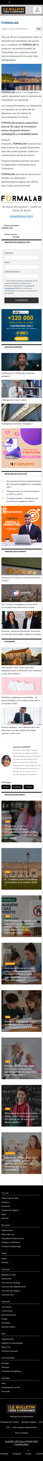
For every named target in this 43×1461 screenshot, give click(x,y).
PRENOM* (8, 253)
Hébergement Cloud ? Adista (14, 400)
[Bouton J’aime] (39, 28)
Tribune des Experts (10, 1210)
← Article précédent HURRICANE (10, 226)
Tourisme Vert (7, 1294)
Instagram (16, 1453)
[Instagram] (6, 2)
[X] (9, 2)
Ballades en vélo (8, 1274)
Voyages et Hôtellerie (10, 1242)
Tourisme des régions (10, 1290)
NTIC (3, 1333)
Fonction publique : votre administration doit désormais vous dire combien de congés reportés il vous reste (20, 730)
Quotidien (5, 1378)
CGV (41, 1422)
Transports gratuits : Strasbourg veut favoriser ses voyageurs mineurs (22, 500)
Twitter (6, 787)
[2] (21, 448)
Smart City (6, 1347)
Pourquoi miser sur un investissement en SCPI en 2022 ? (23, 493)
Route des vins (7, 1234)
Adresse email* (12, 271)
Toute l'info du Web (9, 1198)
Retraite (4, 1262)
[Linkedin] (13, 2)
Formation (5, 1323)
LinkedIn (28, 787)
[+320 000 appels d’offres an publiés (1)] (21, 325)
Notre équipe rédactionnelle (25, 1427)
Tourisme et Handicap (10, 1282)
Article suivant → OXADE (11, 235)
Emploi (4, 1319)
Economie (5, 1206)
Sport (3, 1214)
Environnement (8, 1358)
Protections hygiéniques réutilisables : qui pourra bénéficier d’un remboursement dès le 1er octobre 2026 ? (20, 700)
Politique (5, 1202)
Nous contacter (21, 1433)
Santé (3, 1258)
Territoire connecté (9, 1351)
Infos (3, 1383)
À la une (5, 1193)
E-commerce (6, 1311)
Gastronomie (7, 1230)
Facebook (17, 787)
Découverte (6, 1278)
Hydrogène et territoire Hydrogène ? (17, 424)
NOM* (7, 262)
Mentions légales (28, 1422)
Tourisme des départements (13, 1286)
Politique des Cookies (9, 1422)
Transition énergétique (11, 1371)
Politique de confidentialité (21, 1416)
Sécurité (5, 1218)
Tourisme (5, 1269)
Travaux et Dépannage (11, 1246)
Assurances (6, 1307)
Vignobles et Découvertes (12, 1238)
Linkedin (39, 1453)
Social (4, 1253)
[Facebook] (2, 2)
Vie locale (5, 1391)
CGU (8, 1427)
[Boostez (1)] (21, 525)
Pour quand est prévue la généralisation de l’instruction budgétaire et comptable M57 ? (24, 484)
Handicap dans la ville (10, 1387)
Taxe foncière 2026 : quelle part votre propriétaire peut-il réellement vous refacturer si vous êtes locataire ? (21, 670)
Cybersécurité (7, 1339)
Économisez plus (8, 1315)
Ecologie (5, 1363)
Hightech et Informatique (12, 1343)
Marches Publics (8, 1327)
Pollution (5, 1367)
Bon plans (5, 1225)
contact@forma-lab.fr (21, 216)
